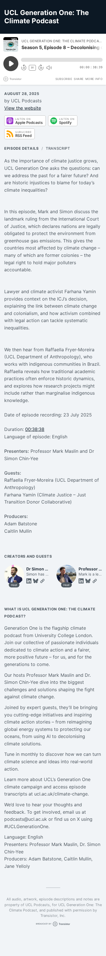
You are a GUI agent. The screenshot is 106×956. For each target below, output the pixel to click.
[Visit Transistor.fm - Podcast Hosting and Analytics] (12, 79)
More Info (94, 79)
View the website (22, 108)
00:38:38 (34, 429)
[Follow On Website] (42, 580)
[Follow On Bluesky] (35, 580)
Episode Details (21, 148)
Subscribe (63, 79)
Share (79, 79)
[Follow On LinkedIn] (28, 580)
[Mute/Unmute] (49, 67)
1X (32, 67)
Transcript (58, 148)
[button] (62, 60)
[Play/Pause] (10, 44)
